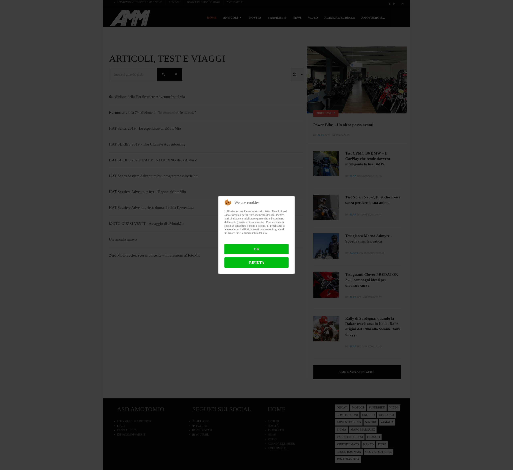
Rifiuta (256, 263)
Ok (256, 249)
